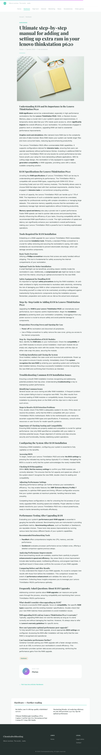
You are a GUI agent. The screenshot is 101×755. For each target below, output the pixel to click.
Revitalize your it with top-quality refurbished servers (31, 710)
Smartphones (68, 9)
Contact (78, 742)
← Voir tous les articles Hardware (31, 684)
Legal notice (80, 739)
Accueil (21, 17)
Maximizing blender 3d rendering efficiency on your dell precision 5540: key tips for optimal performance (68, 711)
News (59, 9)
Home (19, 9)
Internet (43, 9)
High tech (35, 9)
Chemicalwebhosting (13, 736)
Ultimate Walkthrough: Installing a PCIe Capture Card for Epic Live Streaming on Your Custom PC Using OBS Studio (31, 718)
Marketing (51, 9)
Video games (79, 9)
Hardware (27, 9)
